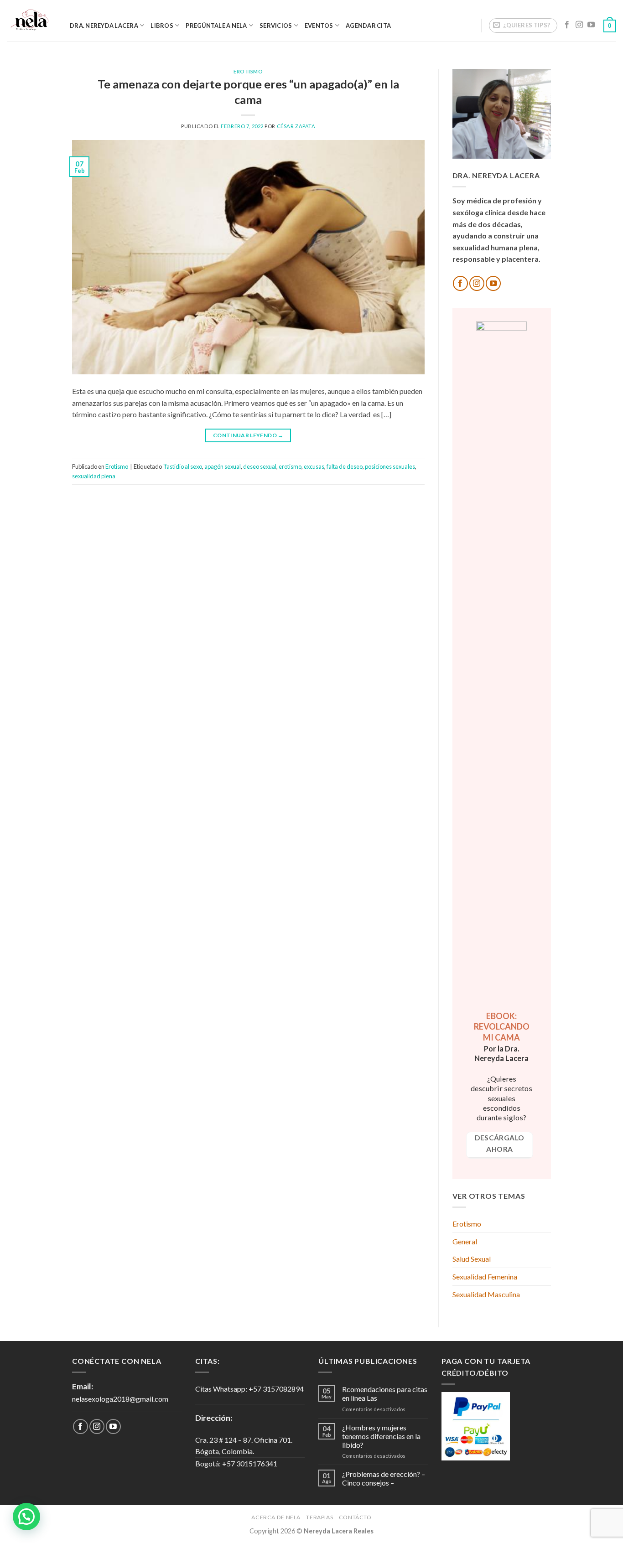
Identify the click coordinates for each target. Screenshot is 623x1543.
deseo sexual (259, 466)
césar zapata (296, 126)
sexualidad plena (93, 476)
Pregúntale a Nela (216, 25)
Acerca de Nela (276, 1517)
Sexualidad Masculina (486, 1294)
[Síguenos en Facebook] (567, 25)
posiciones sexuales (390, 466)
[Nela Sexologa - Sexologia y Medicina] (31, 21)
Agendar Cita (368, 25)
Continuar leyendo (248, 435)
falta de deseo (345, 466)
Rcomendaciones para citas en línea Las (384, 1393)
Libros (162, 25)
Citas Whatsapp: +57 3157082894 (249, 1388)
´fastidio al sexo (182, 466)
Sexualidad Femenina (484, 1276)
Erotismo (248, 71)
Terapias (319, 1517)
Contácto (355, 1517)
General (464, 1241)
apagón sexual (222, 466)
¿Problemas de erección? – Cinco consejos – (383, 1478)
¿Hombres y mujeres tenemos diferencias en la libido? (381, 1436)
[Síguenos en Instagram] (579, 25)
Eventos (319, 25)
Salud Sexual (471, 1258)
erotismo (290, 466)
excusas (314, 466)
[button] (26, 1516)
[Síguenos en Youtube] (591, 25)
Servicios (276, 25)
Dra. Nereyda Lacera (104, 25)
